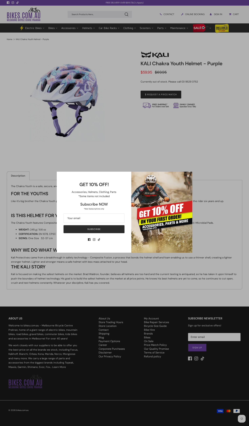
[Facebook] (89, 239)
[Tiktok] (99, 239)
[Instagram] (94, 239)
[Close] (188, 176)
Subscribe (93, 229)
